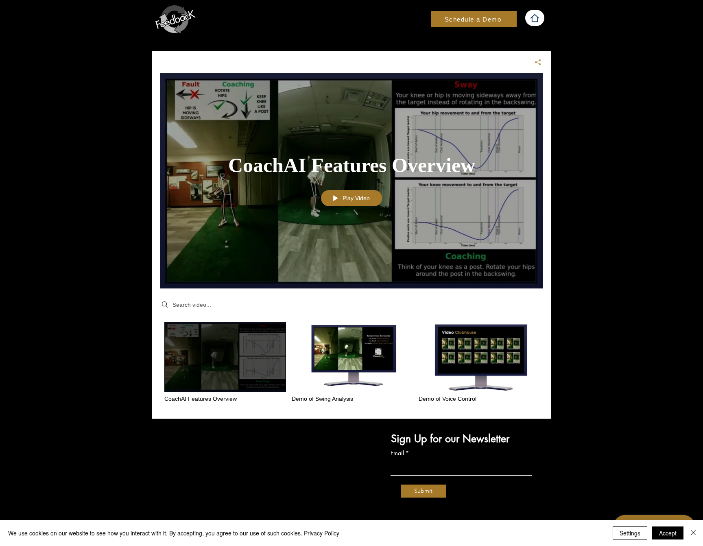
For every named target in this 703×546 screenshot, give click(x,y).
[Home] (534, 18)
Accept (668, 533)
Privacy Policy (321, 533)
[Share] (535, 62)
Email (397, 453)
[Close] (693, 532)
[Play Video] (225, 362)
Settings (630, 533)
